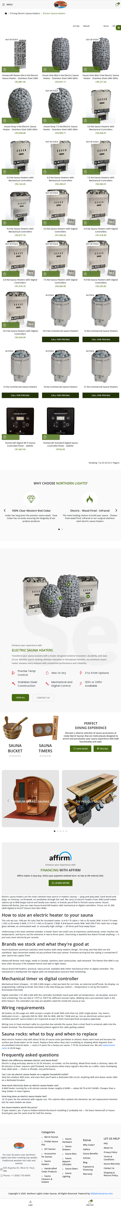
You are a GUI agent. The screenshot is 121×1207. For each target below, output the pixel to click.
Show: (106, 26)
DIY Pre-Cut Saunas (91, 801)
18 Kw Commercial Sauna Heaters (60, 386)
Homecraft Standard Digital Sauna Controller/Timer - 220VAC (60, 444)
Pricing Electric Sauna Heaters (25, 13)
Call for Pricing (60, 339)
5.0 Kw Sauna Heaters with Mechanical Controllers (20, 179)
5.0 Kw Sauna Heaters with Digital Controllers (101, 230)
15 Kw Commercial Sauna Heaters (20, 386)
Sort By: (76, 26)
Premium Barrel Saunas (30, 801)
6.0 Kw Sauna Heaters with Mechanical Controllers (60, 179)
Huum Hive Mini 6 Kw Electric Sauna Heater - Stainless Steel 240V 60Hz (60, 77)
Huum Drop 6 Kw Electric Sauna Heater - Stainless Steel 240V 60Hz (20, 128)
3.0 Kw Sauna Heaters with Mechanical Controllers (100, 128)
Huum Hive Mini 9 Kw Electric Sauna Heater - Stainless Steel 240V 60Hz (101, 77)
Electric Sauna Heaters (54, 13)
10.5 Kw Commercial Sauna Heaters (60, 330)
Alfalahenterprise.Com (101, 1193)
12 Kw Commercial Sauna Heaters (101, 330)
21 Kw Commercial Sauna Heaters (101, 386)
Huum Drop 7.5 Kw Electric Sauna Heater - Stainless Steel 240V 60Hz (60, 128)
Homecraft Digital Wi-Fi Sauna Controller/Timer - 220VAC (20, 444)
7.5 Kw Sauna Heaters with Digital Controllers (60, 281)
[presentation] (5, 510)
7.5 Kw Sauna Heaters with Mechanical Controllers (100, 179)
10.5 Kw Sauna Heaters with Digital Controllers (20, 332)
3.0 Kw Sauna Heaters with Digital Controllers (60, 230)
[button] (59, 529)
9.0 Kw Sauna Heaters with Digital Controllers (101, 281)
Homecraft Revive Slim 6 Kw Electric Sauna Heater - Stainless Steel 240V (20, 77)
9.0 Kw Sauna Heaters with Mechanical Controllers (20, 230)
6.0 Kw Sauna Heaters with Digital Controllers (20, 281)
